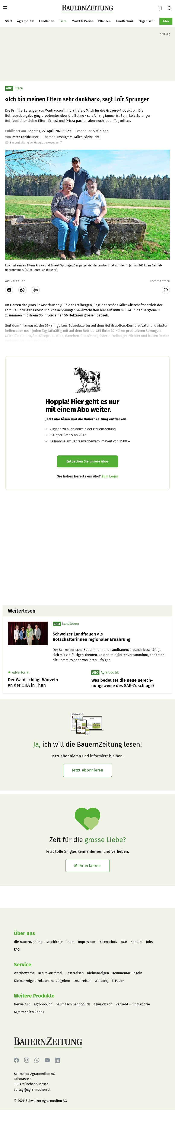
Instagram (65, 137)
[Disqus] (87, 547)
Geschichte (54, 942)
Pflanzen (104, 21)
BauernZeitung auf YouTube (47, 1060)
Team (70, 942)
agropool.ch (43, 1004)
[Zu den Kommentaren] (166, 290)
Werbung (101, 981)
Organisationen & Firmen (157, 21)
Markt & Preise (82, 21)
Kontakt (137, 942)
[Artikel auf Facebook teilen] (9, 290)
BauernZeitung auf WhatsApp (36, 1060)
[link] (110, 636)
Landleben (46, 21)
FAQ (17, 949)
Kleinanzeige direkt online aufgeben (42, 981)
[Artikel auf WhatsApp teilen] (22, 290)
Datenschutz (108, 942)
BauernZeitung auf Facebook (16, 1060)
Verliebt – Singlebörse (133, 1004)
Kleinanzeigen (98, 973)
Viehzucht (91, 137)
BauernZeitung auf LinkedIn (57, 1060)
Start (8, 21)
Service (22, 964)
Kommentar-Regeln (127, 973)
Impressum (86, 942)
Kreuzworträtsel (50, 973)
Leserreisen (75, 973)
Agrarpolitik (25, 21)
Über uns (24, 933)
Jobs (149, 942)
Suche (171, 8)
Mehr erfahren (87, 865)
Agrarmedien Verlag (29, 1012)
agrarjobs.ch (102, 1004)
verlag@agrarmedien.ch (32, 1090)
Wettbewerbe (24, 973)
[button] (5, 8)
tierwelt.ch (22, 1004)
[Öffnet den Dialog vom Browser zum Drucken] (36, 290)
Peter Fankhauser (25, 137)
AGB (124, 942)
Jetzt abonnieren (87, 770)
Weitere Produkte (34, 995)
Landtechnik (125, 21)
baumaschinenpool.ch (73, 1004)
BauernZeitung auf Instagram (26, 1060)
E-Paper (161, 8)
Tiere (63, 21)
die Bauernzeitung (28, 942)
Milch (78, 137)
